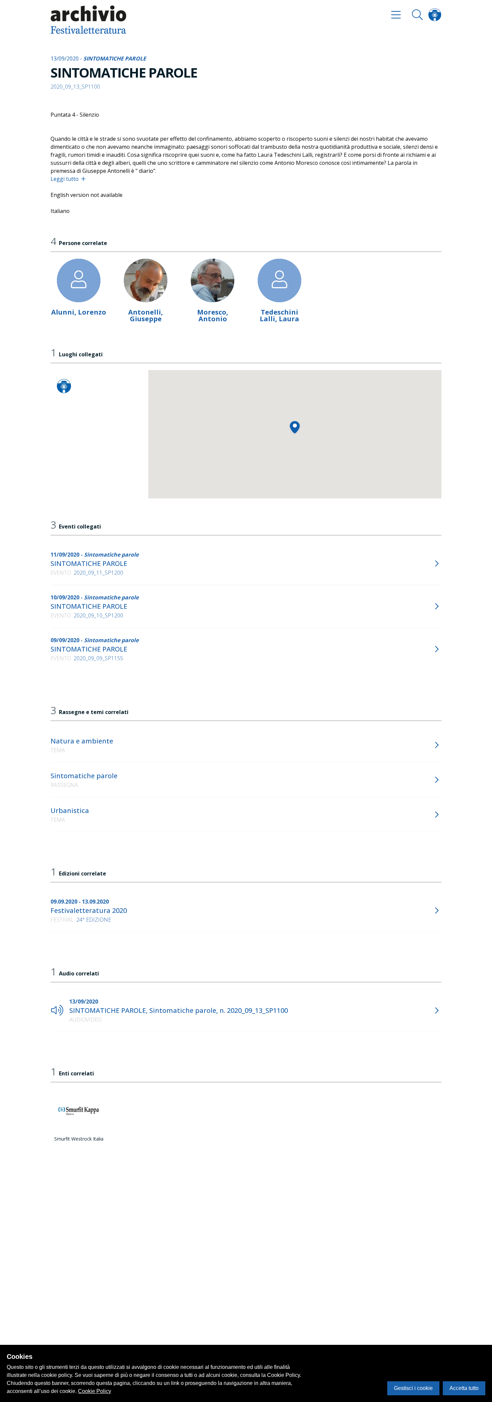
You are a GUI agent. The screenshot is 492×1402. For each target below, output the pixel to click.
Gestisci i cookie (413, 1388)
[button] (295, 427)
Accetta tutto (464, 1388)
